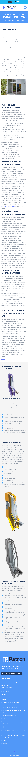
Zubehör (5, 743)
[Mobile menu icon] (25, 7)
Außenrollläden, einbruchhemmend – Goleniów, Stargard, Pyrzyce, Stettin (14, 736)
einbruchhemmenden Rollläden (9, 206)
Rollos (4, 740)
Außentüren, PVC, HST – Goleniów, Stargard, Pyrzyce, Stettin (13, 722)
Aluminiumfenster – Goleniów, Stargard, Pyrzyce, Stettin (14, 711)
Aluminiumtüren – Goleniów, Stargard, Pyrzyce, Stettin (14, 731)
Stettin (3, 359)
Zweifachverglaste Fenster (11, 707)
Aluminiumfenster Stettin (10, 715)
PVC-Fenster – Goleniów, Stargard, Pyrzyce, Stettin (13, 703)
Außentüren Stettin (9, 727)
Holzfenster (5, 718)
